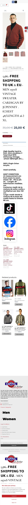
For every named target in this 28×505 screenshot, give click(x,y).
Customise (14, 499)
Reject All (14, 502)
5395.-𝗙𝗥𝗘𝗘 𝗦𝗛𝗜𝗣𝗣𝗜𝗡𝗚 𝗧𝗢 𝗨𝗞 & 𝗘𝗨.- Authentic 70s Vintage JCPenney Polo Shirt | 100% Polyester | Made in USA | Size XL (8, 251)
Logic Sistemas (17, 451)
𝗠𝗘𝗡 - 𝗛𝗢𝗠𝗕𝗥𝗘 (9, 67)
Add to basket (7, 136)
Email (2, 438)
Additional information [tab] (8, 145)
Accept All (14, 496)
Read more (6, 303)
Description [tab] (5, 143)
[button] (23, 10)
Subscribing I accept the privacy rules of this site (12, 443)
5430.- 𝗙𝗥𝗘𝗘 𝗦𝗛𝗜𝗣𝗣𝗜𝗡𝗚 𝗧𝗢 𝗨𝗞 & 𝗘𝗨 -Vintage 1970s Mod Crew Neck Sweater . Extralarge (8, 262)
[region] (14, 494)
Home (4, 67)
